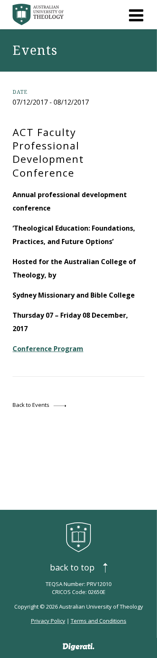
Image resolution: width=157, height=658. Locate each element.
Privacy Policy (48, 621)
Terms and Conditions (98, 621)
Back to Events (31, 405)
